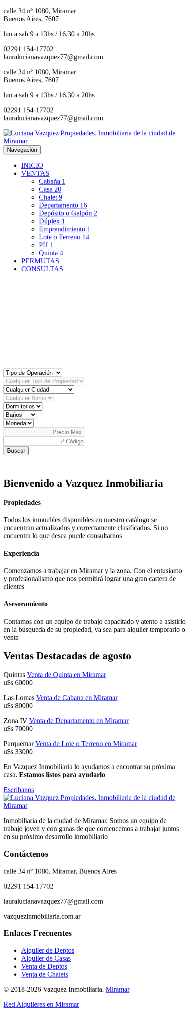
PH (46, 245)
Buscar (16, 450)
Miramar (117, 989)
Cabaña (52, 181)
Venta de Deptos (44, 966)
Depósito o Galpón (68, 213)
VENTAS (35, 173)
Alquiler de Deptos (47, 950)
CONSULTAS (42, 269)
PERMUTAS (40, 261)
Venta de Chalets (44, 974)
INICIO (32, 165)
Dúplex (52, 221)
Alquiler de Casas (46, 958)
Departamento (63, 205)
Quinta (51, 253)
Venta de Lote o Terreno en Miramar (86, 743)
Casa (50, 189)
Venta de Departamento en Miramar (79, 720)
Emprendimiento (65, 229)
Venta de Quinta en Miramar (66, 674)
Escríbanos (19, 789)
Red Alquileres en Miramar (41, 1004)
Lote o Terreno (64, 237)
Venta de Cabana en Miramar (77, 697)
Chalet (50, 197)
